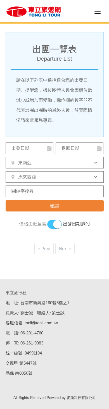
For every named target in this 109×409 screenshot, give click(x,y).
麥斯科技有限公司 (81, 398)
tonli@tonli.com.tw (41, 322)
